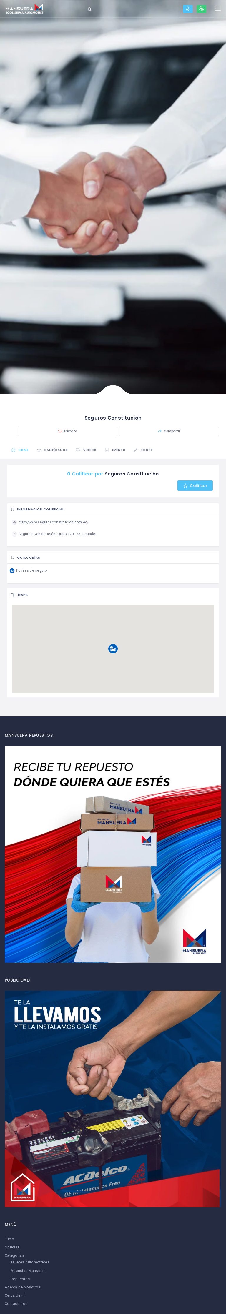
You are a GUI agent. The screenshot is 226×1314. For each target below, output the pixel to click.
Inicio (9, 1239)
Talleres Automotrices (30, 1262)
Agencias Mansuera (28, 1270)
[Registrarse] (201, 9)
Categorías (14, 1255)
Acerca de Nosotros (23, 1287)
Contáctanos (16, 1303)
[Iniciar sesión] (188, 9)
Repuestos (20, 1279)
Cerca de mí (15, 1295)
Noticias (12, 1247)
